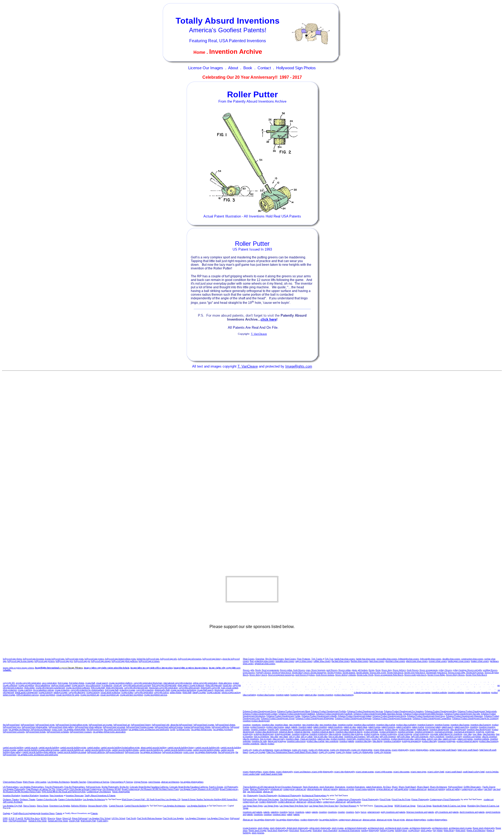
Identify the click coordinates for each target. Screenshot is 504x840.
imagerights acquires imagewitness (191, 668)
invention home (321, 692)
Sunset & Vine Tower (37, 821)
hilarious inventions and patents (420, 812)
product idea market (403, 683)
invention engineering (424, 732)
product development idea (360, 692)
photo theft (186, 692)
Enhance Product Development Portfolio (328, 711)
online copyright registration (205, 683)
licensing (435, 683)
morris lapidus (492, 771)
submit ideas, (420, 739)
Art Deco (387, 787)
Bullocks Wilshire (79, 806)
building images (387, 830)
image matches (213, 692)
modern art (489, 799)
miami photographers (419, 750)
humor (291, 812)
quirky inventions (376, 690)
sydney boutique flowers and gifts (467, 670)
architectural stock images (396, 828)
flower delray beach (258, 675)
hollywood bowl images (203, 725)
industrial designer (302, 732)
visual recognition (47, 695)
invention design (357, 729)
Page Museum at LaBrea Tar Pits (40, 789)
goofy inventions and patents (393, 812)
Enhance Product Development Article (389, 716)
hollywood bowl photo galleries (88, 727)
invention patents (294, 685)
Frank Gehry (102, 821)
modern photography (268, 802)
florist (377, 670)
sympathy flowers (263, 672)
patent (276, 685)
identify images (199, 692)
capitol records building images (178, 750)
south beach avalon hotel (271, 774)
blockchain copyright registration (163, 688)
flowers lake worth (378, 672)
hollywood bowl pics (12, 727)
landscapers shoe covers (459, 661)
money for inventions (338, 692)
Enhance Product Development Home (259, 711)
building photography (370, 830)
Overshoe (259, 659)
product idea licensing (343, 695)
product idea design (407, 729)
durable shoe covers (451, 659)
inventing (405, 685)
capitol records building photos (125, 750)
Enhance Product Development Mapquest (353, 718)
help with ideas (342, 690)
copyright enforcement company (137, 685)
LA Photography (231, 787)
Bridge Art (124, 787)
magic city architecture (263, 750)
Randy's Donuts (216, 787)
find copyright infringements (164, 685)
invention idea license (464, 683)
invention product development (256, 721)
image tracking (92, 692)
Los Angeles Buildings (196, 806)
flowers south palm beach (415, 675)
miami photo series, (382, 750)
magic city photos (343, 752)
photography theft (162, 690)
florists (371, 670)
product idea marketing (384, 683)
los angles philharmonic (201, 729)
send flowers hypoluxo (305, 675)
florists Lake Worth (365, 675)
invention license (447, 683)
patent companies (422, 692)
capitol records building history (180, 747)
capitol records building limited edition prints (120, 747)
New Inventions (56, 795)
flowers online (286, 670)
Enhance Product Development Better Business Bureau (378, 714)
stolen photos (175, 692)
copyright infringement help (136, 688)
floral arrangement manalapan (281, 675)
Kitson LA (66, 818)
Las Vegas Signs (271, 806)
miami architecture (282, 750)
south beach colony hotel (474, 771)
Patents (59, 813)
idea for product (275, 690)
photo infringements (114, 688)
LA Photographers (11, 787)
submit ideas (378, 692)
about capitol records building (153, 747)
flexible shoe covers (359, 661)
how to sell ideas (335, 736)
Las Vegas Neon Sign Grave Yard (323, 806)
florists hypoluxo (334, 672)
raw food (488, 789)
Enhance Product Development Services (365, 711)
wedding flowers (490, 670)
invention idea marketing (342, 683)
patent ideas (338, 685)
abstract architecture (170, 782)
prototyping (248, 734)
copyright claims (161, 692)
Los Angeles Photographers (32, 787)
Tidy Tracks (317, 659)
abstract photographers (416, 819)
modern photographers (437, 819)
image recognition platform (121, 683)
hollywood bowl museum (81, 732)
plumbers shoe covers (395, 661)
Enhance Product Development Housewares (392, 718)
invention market (322, 683)
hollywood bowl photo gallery (61, 727)
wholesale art (276, 789)
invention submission (282, 688)
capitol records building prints (73, 747)
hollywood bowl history (141, 725)
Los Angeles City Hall (12, 806)
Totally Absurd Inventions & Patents (100, 795)
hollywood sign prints (74, 659)
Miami (395, 787)
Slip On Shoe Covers (274, 659)
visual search (102, 683)
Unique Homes (140, 782)
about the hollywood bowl (181, 725)
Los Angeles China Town (218, 818)
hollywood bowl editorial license (169, 727)
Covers (251, 659)
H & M (11, 818)
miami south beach (453, 771)
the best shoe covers (341, 661)
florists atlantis (362, 672)
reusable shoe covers (284, 661)
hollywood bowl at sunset (114, 727)
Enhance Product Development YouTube (462, 714)
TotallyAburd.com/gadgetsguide (26, 813)
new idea (457, 688)
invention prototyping (318, 734)
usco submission (93, 685)
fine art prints (399, 819)
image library (414, 830)
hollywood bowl (27, 725)
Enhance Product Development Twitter (283, 716)
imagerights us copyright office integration (151, 668)
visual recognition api (109, 695)
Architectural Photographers (314, 795)
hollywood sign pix (82, 661)
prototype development (264, 734)
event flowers (249, 672)
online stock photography (320, 828)
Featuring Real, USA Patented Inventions (227, 41)
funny (357, 812)
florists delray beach (300, 672)
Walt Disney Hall (88, 821)
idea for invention (428, 690)
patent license (351, 685)
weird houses (154, 782)
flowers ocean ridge (456, 672)
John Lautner (40, 782)
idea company (473, 690)
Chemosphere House (12, 782)
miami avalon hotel (251, 774)
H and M (19, 818)
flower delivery (399, 670)
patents (283, 685)
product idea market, (316, 741)
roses (308, 670)
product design (391, 729)
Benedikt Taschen (78, 782)
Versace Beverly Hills (97, 806)
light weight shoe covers (430, 659)
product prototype (371, 734)
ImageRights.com (298, 366)
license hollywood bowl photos (197, 727)
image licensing (45, 692)
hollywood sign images (101, 661)
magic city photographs (363, 752)
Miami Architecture (438, 787)
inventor (431, 685)
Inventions (44, 795)
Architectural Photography (289, 795)
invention (247, 725)
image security (78, 685)
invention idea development (479, 729)
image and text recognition (131, 695)
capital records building (49, 747)
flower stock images (257, 830)
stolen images (9, 695)
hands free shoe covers (344, 659)
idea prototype (335, 734)
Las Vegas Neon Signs (253, 806)
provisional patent (432, 727)
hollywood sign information (189, 659)
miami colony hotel (435, 771)
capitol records (31, 747)
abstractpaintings (314, 789)
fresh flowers (299, 670)
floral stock (294, 830)
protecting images (127, 690)
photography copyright (210, 688)
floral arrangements (270, 670)
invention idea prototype (352, 734)
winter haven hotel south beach (442, 750)
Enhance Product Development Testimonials (477, 711)
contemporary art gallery (472, 789)
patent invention (309, 685)
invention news (279, 814)
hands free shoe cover (365, 659)
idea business (414, 688)
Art (244, 795)
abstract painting (330, 789)
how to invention (429, 688)
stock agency (426, 830)
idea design (377, 741)
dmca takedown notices (43, 690)
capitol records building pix (151, 750)
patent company (407, 692)
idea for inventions (445, 690)
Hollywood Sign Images (268, 799)
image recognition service (155, 695)
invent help (309, 692)
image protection (62, 690)
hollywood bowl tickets (36, 732)
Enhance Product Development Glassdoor (464, 716)
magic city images (257, 752)
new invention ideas (328, 725)
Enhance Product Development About (293, 711)
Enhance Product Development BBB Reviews (423, 714)
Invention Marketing (11, 795)
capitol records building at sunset (71, 752)
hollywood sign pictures (44, 661)
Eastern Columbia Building (70, 799)
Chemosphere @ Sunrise (121, 782)
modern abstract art (418, 789)
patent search (447, 727)
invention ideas (490, 688)
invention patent (282, 695)
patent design (422, 729)
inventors (350, 812)
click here (268, 319)
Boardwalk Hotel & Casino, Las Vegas (449, 806)
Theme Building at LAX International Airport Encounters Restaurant (272, 787)
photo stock (460, 830)
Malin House (28, 782)
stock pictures (258, 833)
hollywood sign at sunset (149, 661)
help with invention (327, 690)
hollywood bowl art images (100, 725)
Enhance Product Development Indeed (354, 716)
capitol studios (93, 747)
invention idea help (487, 685)
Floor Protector (303, 659)
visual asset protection (110, 692)
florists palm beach (395, 672)
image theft (90, 683)
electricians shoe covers (417, 661)
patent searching (461, 727)
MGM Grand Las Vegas (405, 806)
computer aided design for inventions (446, 734)
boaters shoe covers (480, 661)
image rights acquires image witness (18, 668)
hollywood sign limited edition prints (120, 659)
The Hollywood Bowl (17, 821)
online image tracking (231, 692)
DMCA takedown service (27, 695)
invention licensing (421, 683)
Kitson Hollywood (79, 818)
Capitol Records (116, 806)
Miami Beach (423, 787)
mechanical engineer (443, 732)
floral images (306, 830)
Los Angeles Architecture (59, 782)
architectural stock (376, 828)
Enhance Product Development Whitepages (315, 718)
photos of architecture (475, 830)
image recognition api (89, 695)
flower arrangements (428, 670)
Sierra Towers (29, 806)
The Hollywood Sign (289, 799)
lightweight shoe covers (408, 659)
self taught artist (401, 789)
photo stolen (29, 688)
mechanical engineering (464, 732)
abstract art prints (346, 789)
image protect (127, 692)
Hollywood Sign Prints (308, 799)
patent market (394, 685)
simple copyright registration (28, 683)
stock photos (263, 828)
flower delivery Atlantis (345, 675)
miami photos (269, 771)
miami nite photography (344, 771)
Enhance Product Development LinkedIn (319, 716)
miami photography (400, 750)
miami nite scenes (401, 771)
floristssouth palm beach (436, 672)
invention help (472, 685)
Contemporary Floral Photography (445, 799)
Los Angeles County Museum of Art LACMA (199, 789)
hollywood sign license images (20, 661)
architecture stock (440, 828)
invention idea (258, 683)
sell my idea (477, 688)
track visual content (229, 688)
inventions (485, 692)
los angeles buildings (328, 819)
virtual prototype (405, 734)
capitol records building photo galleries (39, 752)
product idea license (266, 695)
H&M (5, 818)
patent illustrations (374, 787)
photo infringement (213, 685)
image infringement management (50, 688)
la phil (172, 729)
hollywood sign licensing (33, 659)
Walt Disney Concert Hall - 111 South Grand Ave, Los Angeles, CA (151, 799)
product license (249, 685)
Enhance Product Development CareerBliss (432, 718)
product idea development (266, 732)
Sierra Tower (42, 806)
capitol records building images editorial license (38, 750)
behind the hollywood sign (148, 659)
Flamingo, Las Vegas (383, 806)
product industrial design (467, 741)
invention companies (411, 690)
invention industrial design (323, 732)
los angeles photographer (75, 729)
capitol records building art (72, 750)
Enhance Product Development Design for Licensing (475, 718)
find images (63, 683)
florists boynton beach (281, 672)
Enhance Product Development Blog (440, 711)
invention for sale (472, 692)
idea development (458, 729)
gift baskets (363, 670)
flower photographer (121, 791)
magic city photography (340, 750)
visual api (117, 685)
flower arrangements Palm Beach (388, 675)
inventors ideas (487, 690)
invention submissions (277, 692)
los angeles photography (264, 819)
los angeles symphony (223, 729)
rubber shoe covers (321, 661)
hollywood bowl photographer (35, 727)
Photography (252, 795)
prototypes (489, 732)
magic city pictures (382, 752)
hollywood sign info (168, 659)
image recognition (26, 685)
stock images (338, 828)
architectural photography (356, 828)
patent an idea (260, 692)
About (233, 68)
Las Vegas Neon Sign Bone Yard (294, 806)
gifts (252, 670)
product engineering (388, 732)
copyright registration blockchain (148, 683)
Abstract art (248, 819)
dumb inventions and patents (472, 812)
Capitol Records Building (135, 806)
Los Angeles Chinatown (195, 818)
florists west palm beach (414, 672)
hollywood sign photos (12, 659)
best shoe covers (376, 661)
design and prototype (277, 741)
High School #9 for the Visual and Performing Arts (64, 791)
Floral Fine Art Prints (401, 799)
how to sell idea (320, 736)
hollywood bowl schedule (58, 732)
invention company (393, 690)
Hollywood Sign (250, 799)
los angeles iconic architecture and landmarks (149, 729)
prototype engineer (283, 734)
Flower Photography (420, 799)
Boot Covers (290, 659)
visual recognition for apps (67, 695)
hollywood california (220, 727)
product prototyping (388, 734)
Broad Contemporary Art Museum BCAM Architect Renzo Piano (150, 789)
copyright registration (143, 692)
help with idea (312, 690)
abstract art (268, 791)
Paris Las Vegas (424, 806)
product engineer (371, 732)
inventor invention (325, 695)
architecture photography (420, 828)
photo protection (10, 690)
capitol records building (13, 747)
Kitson (58, 818)
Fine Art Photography (54, 787)
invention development (439, 729)
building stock (401, 830)
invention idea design (374, 729)
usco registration (49, 683)
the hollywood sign (95, 729)
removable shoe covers (386, 659)
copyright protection (145, 690)
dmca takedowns (42, 685)
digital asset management (26, 692)
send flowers (331, 670)
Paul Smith (131, 818)
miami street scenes (365, 771)
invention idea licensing (485, 683)
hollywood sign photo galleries (125, 661)
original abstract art (384, 789)
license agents (311, 688)
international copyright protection (177, 683)
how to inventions (444, 688)
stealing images (60, 692)
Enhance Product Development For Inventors (404, 711)
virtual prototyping (421, 734)
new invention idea (288, 683)
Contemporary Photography (349, 799)
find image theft (111, 690)
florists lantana (349, 672)
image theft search (205, 690)
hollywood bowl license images (140, 727)
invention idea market (363, 683)
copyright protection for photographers (87, 690)
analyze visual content (61, 685)
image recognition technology (183, 690)
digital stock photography (297, 828)
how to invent (460, 690)
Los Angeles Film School (99, 818)
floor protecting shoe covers (262, 661)
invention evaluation (379, 688)
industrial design (286, 732)
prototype (480, 732)
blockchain (219, 690)
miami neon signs (418, 771)
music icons (57, 729)
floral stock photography (277, 830)
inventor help (459, 685)
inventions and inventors (294, 690)
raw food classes (254, 791)
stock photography (278, 828)
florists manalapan (318, 672)
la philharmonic (183, 729)
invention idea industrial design (349, 732)
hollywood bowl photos (225, 725)
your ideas (477, 734)
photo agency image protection (190, 685)
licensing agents (326, 688)
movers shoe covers (438, 661)
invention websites (456, 692)
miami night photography (322, 771)
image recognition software (78, 688)
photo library (449, 830)
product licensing (264, 685)
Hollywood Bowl (455, 787)
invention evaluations (398, 688)
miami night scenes (383, 771)
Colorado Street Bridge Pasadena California (149, 787)
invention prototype (300, 734)
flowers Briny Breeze (455, 675)
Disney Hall (74, 821)
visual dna (227, 685)
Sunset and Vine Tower (58, 821)
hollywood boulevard (114, 752)
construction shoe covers (472, 659)
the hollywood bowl (11, 725)
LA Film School (118, 818)
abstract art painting (436, 789)
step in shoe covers (303, 661)
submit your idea (392, 692)
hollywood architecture (40, 729)
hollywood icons (132, 752)
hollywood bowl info (160, 725)
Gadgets (6, 813)
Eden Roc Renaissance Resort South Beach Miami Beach (292, 752)
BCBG (43, 818)
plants (354, 670)
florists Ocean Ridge (436, 675)
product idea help (264, 688)
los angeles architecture (19, 729)
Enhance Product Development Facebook (334, 714)
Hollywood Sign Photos (296, 68)
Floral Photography (370, 799)
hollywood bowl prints (45, 725)
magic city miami (299, 750)
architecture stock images (460, 828)
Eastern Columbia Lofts (46, 799)
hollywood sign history (211, 659)
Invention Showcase (74, 795)
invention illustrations (355, 787)
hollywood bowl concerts (14, 732)
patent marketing (379, 685)
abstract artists (369, 819)
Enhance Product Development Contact (260, 714)
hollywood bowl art (121, 725)
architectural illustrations (349, 830)
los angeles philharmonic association (109, 732)
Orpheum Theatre (11, 799)
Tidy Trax (329, 659)
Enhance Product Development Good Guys (426, 716)
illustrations (340, 787)
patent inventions (324, 685)
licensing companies (360, 688)
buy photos (438, 830)
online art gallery (453, 789)
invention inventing (418, 685)
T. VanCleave (259, 333)
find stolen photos (76, 683)
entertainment (374, 812)
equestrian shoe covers (265, 663)
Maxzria (51, 818)
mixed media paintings (365, 789)
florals (258, 670)
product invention (295, 692)
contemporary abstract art (294, 789)
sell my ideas (262, 690)
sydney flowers (445, 670)
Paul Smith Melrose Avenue (149, 818)
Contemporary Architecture (99, 791)
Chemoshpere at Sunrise (98, 782)
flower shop (386, 670)
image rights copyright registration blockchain (106, 668)
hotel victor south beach (468, 750)
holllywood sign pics (64, 661)
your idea (467, 734)
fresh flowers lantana (325, 675)
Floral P (385, 799)
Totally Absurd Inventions (228, 20)
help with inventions (359, 690)
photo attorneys (225, 683)
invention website (439, 692)
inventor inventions (444, 685)
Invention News (48, 813)
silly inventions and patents (447, 812)
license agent (298, 688)
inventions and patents (252, 812)
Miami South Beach (407, 787)
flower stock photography (484, 828)
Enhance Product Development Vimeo (278, 718)
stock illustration (326, 787)
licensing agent (296, 695)
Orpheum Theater (27, 799)
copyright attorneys (77, 692)
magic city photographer (361, 750)
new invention (249, 690)
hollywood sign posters (94, 659)
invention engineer (406, 732)
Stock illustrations (310, 787)
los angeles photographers (191, 782)
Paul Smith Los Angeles (173, 818)
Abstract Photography (259, 789)
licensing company (342, 688)
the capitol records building (116, 729)
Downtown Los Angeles (59, 806)
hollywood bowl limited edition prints (72, 725)
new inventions (272, 683)
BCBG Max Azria (32, 818)
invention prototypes (446, 741)
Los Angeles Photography (14, 789)
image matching (25, 690)
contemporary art (250, 802)
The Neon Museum (347, 806)
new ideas (466, 688)
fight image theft (98, 688)
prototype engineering (411, 741)
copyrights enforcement (189, 688)
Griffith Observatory (472, 787)
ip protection (107, 685)
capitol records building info (207, 747)
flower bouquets (318, 670)
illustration (317, 830)
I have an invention (308, 739)
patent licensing (364, 685)
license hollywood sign (54, 659)
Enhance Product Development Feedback (297, 714)
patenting (275, 812)
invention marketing (305, 683)
